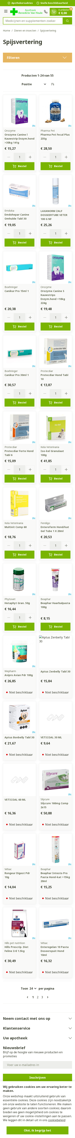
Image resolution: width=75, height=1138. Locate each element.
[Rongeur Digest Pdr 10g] (19, 849)
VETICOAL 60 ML (15, 799)
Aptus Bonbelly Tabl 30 (19, 737)
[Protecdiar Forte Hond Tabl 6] (19, 427)
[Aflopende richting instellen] (52, 84)
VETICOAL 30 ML (51, 737)
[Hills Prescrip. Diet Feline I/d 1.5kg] (19, 923)
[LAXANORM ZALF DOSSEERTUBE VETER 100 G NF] (55, 191)
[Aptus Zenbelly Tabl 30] (55, 651)
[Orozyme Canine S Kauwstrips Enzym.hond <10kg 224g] (55, 267)
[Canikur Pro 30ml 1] (19, 351)
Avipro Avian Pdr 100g (19, 675)
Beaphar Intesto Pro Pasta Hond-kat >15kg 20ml (55, 877)
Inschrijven (37, 1078)
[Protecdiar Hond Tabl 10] (55, 351)
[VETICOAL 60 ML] (19, 779)
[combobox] (33, 20)
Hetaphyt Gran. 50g (17, 603)
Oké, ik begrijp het (37, 1130)
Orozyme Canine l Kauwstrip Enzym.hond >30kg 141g (19, 138)
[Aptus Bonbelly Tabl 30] (19, 717)
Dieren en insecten (25, 30)
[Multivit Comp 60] (19, 503)
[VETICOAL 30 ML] (55, 717)
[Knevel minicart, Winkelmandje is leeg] (53, 12)
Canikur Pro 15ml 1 (17, 291)
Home (6, 30)
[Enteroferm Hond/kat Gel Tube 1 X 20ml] (55, 503)
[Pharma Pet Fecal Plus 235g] (55, 111)
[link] (28, 997)
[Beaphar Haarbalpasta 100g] (55, 579)
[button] (37, 57)
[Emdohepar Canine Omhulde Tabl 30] (19, 191)
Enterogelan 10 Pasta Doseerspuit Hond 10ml (55, 951)
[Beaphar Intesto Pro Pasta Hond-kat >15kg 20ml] (55, 849)
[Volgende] (47, 997)
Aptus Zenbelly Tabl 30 (55, 671)
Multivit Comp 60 (16, 527)
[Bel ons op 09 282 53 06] (46, 12)
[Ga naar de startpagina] (26, 11)
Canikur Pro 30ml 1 (17, 375)
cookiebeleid (56, 1120)
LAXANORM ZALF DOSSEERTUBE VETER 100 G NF (54, 215)
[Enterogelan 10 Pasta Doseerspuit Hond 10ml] (55, 923)
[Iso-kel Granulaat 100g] (55, 427)
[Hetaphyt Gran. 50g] (19, 579)
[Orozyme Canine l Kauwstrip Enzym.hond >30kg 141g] (19, 111)
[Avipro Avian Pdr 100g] (19, 651)
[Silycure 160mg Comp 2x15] (55, 779)
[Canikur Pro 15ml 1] (19, 267)
